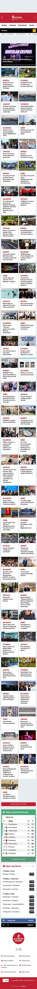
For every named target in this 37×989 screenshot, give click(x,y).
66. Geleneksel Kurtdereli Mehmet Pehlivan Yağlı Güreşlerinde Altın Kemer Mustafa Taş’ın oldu (9, 207)
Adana (3, 34)
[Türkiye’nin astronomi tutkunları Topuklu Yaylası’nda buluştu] (27, 538)
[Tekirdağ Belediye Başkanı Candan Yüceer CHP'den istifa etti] (27, 96)
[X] (20, 949)
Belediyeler (22, 25)
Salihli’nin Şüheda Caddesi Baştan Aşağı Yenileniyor (26, 471)
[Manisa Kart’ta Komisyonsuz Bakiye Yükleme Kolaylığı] (9, 73)
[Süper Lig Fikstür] (33, 866)
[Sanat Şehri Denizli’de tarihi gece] (27, 735)
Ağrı (29, 34)
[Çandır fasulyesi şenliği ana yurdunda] (9, 538)
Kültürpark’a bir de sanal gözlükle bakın (27, 131)
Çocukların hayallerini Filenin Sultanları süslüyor (9, 796)
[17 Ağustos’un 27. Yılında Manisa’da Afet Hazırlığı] (27, 410)
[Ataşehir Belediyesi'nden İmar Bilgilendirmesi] (27, 513)
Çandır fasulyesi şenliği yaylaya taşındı (26, 398)
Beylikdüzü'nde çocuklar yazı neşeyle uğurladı (26, 84)
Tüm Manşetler (26, 965)
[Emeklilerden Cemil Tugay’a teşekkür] (27, 615)
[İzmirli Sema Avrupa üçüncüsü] (9, 711)
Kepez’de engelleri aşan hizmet (8, 599)
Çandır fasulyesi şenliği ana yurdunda (8, 549)
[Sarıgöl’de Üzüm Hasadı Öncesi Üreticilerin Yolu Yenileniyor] (9, 166)
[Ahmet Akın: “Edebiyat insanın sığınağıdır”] (27, 759)
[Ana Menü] (2, 18)
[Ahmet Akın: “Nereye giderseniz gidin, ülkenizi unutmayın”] (9, 315)
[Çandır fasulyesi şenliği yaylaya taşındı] (27, 387)
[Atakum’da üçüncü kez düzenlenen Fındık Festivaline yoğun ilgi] (9, 96)
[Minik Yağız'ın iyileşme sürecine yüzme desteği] (9, 293)
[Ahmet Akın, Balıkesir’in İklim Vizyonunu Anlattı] (9, 491)
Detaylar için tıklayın (18, 859)
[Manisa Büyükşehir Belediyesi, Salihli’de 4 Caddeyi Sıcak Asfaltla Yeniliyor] (9, 759)
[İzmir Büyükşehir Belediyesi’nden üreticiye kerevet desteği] (9, 387)
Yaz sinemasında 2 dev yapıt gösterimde (9, 352)
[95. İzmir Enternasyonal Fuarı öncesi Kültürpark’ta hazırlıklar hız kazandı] (27, 432)
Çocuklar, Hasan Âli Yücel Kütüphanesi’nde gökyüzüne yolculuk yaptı (27, 179)
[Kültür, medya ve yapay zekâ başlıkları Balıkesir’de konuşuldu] (9, 432)
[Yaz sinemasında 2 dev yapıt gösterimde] (9, 341)
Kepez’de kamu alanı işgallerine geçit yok (8, 155)
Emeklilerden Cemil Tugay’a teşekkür (25, 626)
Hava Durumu (26, 956)
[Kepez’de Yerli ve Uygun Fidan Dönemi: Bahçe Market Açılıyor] (9, 220)
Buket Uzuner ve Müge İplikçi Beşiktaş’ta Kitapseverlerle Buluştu (9, 650)
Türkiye (4, 25)
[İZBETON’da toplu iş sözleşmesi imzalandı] (27, 315)
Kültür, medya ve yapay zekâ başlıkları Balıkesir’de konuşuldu (9, 445)
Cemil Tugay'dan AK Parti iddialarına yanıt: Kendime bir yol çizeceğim (9, 526)
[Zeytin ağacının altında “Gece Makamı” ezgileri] (9, 268)
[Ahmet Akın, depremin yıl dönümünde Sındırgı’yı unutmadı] (27, 686)
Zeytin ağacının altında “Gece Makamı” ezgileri (9, 279)
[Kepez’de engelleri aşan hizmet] (9, 587)
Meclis (31, 25)
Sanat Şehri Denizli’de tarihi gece (26, 747)
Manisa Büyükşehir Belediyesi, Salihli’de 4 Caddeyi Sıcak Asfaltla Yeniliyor (9, 772)
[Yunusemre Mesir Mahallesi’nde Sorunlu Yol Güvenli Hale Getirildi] (9, 244)
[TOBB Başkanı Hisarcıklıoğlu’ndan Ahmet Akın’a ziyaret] (27, 244)
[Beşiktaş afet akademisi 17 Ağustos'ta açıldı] (27, 341)
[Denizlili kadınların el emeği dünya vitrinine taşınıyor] (27, 220)
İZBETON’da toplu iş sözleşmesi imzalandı (26, 327)
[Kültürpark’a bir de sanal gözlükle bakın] (27, 120)
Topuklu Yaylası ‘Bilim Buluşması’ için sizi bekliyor (9, 697)
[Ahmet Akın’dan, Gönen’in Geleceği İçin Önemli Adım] (9, 615)
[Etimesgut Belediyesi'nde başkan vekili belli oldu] (27, 711)
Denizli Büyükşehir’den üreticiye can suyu (26, 155)
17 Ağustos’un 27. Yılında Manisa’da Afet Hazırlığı (26, 422)
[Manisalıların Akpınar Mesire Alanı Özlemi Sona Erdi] (9, 662)
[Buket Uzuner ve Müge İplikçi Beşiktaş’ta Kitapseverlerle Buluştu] (9, 637)
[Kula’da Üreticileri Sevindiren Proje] (27, 293)
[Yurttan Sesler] (18, 18)
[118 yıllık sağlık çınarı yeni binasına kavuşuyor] (27, 491)
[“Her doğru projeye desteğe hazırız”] (27, 562)
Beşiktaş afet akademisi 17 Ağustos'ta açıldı (26, 352)
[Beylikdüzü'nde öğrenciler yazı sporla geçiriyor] (27, 662)
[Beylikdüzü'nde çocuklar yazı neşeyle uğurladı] (27, 73)
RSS (6, 980)
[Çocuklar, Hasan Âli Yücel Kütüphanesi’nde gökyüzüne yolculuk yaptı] (27, 166)
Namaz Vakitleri (8, 960)
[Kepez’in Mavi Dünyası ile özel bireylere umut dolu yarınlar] (9, 735)
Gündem (12, 25)
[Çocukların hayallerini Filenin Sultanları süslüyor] (9, 784)
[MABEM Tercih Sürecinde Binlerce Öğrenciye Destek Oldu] (9, 363)
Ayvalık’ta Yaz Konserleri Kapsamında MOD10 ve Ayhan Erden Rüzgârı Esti (9, 575)
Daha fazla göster (18, 804)
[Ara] (35, 18)
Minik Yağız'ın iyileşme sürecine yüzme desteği (9, 305)
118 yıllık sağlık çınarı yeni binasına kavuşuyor (27, 502)
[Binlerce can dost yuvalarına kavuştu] (27, 363)
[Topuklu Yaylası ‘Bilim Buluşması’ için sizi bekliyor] (9, 686)
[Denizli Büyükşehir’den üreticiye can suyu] (27, 144)
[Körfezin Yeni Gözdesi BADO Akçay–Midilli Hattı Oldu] (9, 120)
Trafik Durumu (26, 960)
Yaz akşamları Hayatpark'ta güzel (25, 648)
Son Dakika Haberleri (9, 972)
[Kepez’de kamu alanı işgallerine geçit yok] (9, 144)
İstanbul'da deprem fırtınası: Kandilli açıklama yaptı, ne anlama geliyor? (26, 281)
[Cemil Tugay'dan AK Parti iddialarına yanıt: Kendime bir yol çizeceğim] (9, 513)
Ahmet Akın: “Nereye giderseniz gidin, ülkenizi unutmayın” (9, 329)
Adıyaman (10, 34)
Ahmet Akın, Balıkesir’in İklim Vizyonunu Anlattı (9, 502)
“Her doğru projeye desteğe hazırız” (26, 573)
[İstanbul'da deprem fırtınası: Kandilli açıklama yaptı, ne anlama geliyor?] (27, 268)
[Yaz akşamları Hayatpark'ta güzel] (27, 637)
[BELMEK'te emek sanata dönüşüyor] (9, 410)
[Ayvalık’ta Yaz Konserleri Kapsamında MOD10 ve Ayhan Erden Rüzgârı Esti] (9, 562)
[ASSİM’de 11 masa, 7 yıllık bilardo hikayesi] (27, 191)
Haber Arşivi (25, 972)
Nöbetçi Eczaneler (9, 956)
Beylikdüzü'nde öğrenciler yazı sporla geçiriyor (26, 674)
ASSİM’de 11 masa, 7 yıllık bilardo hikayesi (27, 203)
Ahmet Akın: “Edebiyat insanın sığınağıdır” (26, 770)
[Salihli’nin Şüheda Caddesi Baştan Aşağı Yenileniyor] (27, 460)
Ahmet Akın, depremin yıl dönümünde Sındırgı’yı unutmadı (25, 699)
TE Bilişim (23, 986)
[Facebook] (16, 949)
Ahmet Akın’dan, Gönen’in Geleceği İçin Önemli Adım (9, 626)
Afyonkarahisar (21, 34)
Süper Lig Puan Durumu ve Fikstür (9, 966)
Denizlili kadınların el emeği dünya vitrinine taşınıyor (26, 232)
